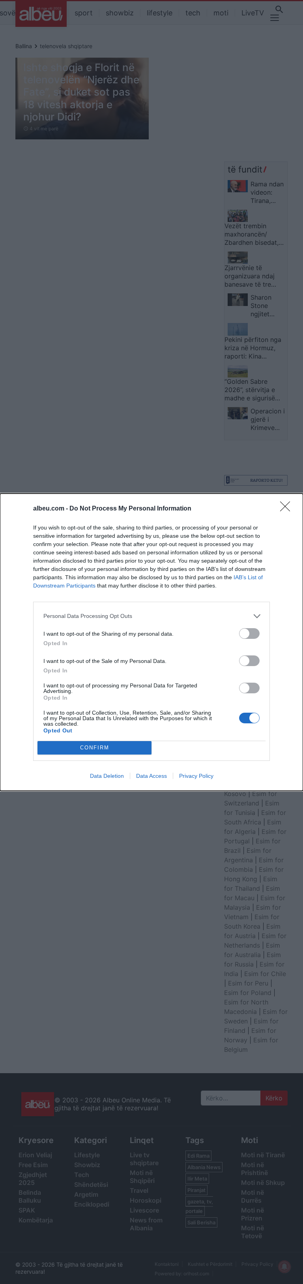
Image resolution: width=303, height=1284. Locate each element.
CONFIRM (94, 748)
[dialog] (151, 642)
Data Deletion (107, 776)
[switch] (249, 633)
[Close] (287, 508)
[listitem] (151, 616)
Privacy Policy (196, 776)
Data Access (151, 776)
